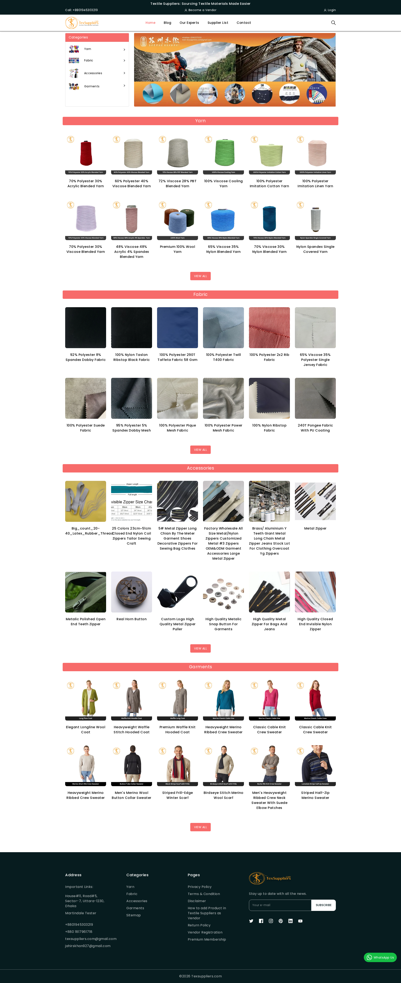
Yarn (130, 886)
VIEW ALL (200, 276)
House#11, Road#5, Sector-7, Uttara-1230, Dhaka (84, 901)
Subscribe (323, 905)
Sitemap (133, 915)
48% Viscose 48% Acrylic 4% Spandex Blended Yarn (131, 251)
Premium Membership (207, 939)
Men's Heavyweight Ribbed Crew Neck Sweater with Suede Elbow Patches (269, 800)
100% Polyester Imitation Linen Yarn (315, 183)
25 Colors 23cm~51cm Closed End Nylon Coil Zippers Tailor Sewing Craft (131, 536)
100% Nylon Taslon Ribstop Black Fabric (131, 357)
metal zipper (315, 528)
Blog (167, 22)
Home (150, 22)
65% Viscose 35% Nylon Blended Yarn (223, 249)
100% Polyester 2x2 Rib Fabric (269, 357)
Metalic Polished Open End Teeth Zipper (86, 621)
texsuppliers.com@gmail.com (85, 938)
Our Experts (189, 22)
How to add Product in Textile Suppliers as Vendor (207, 913)
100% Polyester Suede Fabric (86, 428)
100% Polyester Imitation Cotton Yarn (269, 183)
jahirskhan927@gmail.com (85, 946)
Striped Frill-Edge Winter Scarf (177, 795)
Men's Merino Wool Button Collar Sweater (131, 795)
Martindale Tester (80, 913)
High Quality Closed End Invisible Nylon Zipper (315, 624)
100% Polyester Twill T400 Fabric (223, 357)
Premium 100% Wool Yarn (177, 249)
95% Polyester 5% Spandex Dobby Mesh (131, 428)
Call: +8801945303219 (81, 10)
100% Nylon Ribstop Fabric (269, 428)
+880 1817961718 (79, 931)
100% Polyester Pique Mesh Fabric (177, 428)
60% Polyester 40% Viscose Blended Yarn (131, 183)
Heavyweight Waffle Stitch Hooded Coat (132, 730)
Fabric (131, 893)
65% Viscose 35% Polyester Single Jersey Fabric (315, 359)
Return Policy (199, 925)
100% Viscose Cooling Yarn (223, 183)
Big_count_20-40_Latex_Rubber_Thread (89, 531)
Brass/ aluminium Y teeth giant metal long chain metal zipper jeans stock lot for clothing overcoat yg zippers (269, 541)
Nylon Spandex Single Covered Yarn (315, 249)
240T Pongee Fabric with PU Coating (315, 428)
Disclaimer (197, 901)
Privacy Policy (200, 886)
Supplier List (218, 22)
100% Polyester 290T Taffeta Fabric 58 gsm (177, 357)
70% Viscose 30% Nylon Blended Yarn (269, 249)
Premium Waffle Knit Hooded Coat (178, 730)
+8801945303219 (79, 924)
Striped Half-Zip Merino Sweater (315, 795)
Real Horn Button (132, 619)
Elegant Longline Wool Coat (85, 730)
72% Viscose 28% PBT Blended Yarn (178, 183)
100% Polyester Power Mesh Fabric (223, 428)
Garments (135, 908)
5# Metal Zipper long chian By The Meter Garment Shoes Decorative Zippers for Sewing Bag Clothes (177, 538)
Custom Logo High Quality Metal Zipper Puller (178, 624)
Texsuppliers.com (206, 976)
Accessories (136, 901)
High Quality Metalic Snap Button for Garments (223, 624)
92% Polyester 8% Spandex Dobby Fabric (86, 357)
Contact (244, 22)
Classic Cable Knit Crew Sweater (269, 730)
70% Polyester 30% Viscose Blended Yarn (85, 249)
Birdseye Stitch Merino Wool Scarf (224, 795)
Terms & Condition (204, 893)
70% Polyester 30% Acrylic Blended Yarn (85, 183)
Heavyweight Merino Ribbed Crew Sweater (223, 730)
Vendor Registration (205, 932)
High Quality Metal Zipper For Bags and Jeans (269, 624)
